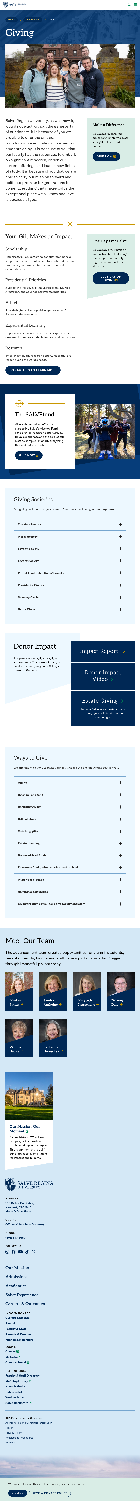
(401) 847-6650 (15, 1237)
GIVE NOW (105, 156)
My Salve (11, 1357)
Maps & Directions (18, 1211)
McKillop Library (16, 1381)
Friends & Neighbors (19, 1339)
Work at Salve (15, 1397)
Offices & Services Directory (25, 1224)
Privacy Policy (13, 1432)
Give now (27, 455)
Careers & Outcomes (25, 1304)
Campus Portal (15, 1362)
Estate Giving (100, 701)
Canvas (10, 1351)
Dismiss (18, 1493)
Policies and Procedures (19, 1437)
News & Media (15, 1386)
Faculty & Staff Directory (22, 1375)
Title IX (9, 1427)
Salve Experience (22, 1295)
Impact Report (100, 651)
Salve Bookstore (16, 1403)
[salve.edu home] (14, 5)
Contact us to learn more (33, 370)
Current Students (17, 1318)
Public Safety (14, 1392)
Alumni (10, 1323)
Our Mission (33, 19)
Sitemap (10, 1442)
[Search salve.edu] (129, 5)
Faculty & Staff (15, 1328)
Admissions (16, 1277)
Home (11, 19)
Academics (15, 1286)
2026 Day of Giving (111, 278)
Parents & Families (18, 1334)
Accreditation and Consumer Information (28, 1422)
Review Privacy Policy (49, 1493)
